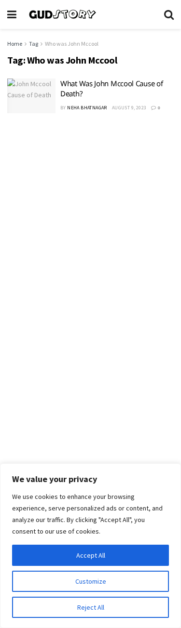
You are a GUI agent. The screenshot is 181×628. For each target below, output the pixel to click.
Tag (33, 43)
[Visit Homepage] (90, 14)
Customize (90, 581)
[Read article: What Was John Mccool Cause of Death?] (31, 95)
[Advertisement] (90, 221)
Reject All (90, 607)
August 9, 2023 (129, 108)
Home (14, 43)
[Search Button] (169, 14)
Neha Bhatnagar (87, 108)
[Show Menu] (11, 14)
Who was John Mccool (71, 43)
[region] (90, 545)
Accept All (90, 555)
